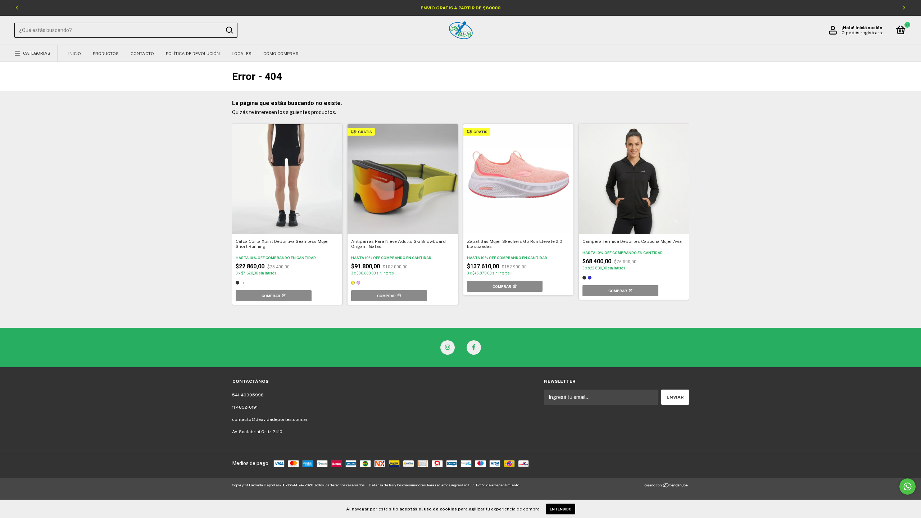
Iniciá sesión (869, 27)
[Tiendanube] (666, 486)
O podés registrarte (862, 32)
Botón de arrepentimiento (497, 485)
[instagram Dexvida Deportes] (447, 347)
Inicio (74, 53)
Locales (241, 53)
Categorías (36, 53)
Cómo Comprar (281, 53)
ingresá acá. (460, 485)
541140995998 (248, 394)
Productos (106, 53)
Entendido (561, 509)
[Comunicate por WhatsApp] (907, 486)
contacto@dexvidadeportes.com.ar (270, 419)
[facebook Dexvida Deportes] (474, 347)
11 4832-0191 (245, 407)
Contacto (142, 53)
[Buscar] (229, 30)
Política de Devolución (193, 53)
